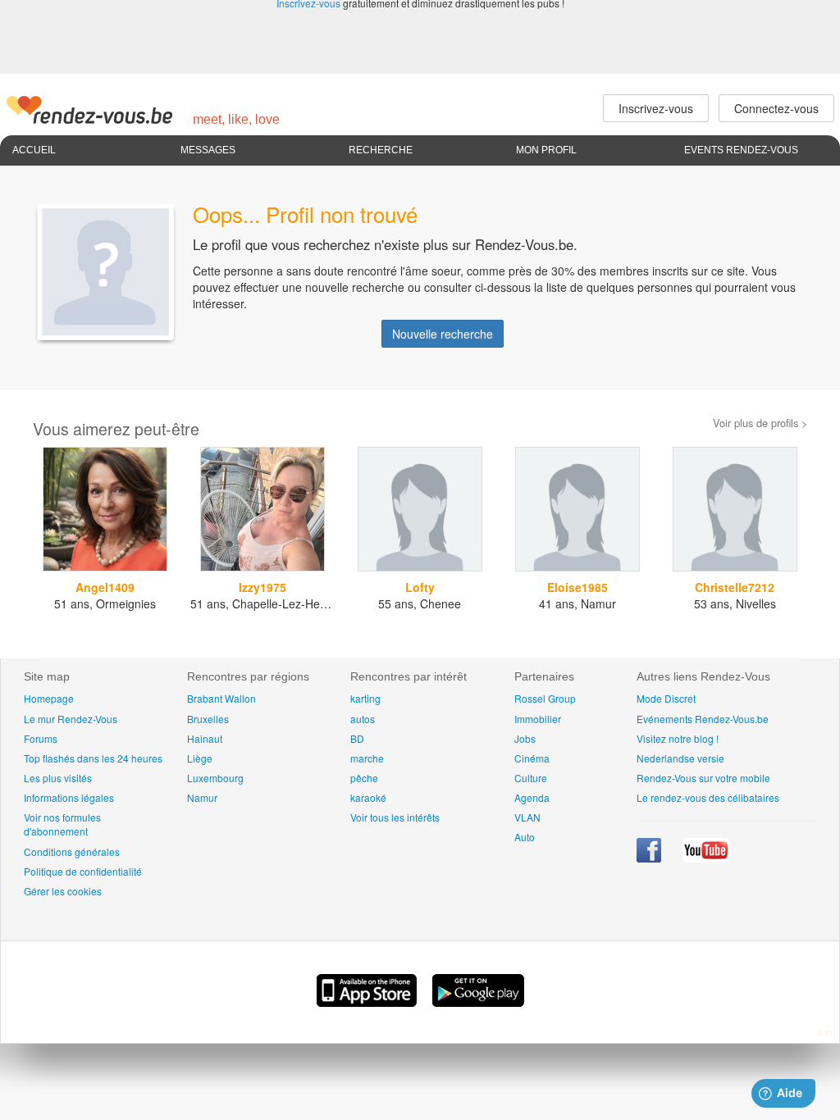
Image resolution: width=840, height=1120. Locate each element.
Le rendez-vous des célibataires (708, 797)
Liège (199, 758)
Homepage (49, 698)
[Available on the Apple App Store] (368, 1002)
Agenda (532, 797)
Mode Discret (666, 698)
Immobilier (537, 719)
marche (367, 758)
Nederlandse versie (680, 758)
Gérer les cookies (63, 891)
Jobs (525, 738)
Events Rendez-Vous (741, 150)
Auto (524, 837)
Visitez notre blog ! (678, 738)
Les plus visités (58, 778)
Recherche (381, 150)
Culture (530, 778)
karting (365, 698)
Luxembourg (215, 778)
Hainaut (204, 738)
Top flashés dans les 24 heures (93, 758)
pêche (364, 778)
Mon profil (546, 150)
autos (362, 719)
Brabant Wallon (221, 698)
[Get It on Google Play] (478, 1002)
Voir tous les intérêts (395, 817)
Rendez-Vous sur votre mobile (703, 778)
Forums (40, 738)
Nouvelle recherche (442, 334)
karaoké (368, 797)
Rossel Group (545, 698)
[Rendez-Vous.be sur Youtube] (706, 858)
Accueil (34, 150)
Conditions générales (72, 851)
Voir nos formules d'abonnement (62, 824)
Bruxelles (208, 719)
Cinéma (532, 758)
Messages (207, 150)
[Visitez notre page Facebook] (650, 858)
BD (357, 738)
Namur (202, 797)
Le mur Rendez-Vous (70, 719)
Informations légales (69, 797)
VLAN (527, 817)
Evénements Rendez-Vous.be (703, 719)
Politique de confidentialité (83, 871)
